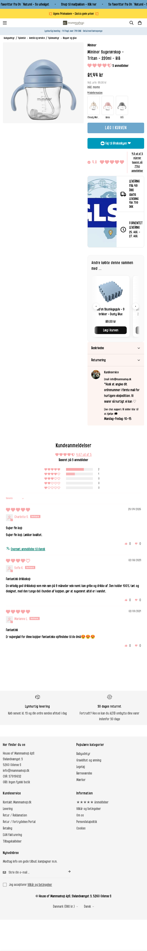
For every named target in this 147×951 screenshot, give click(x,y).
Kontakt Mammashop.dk (17, 802)
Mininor (91, 45)
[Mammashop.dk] (73, 23)
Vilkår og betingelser (88, 809)
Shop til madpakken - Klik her (78, 4)
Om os (80, 815)
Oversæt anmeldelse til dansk (28, 549)
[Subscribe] (66, 871)
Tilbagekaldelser (12, 841)
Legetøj (80, 767)
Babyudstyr (9, 38)
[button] (139, 22)
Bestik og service (37, 38)
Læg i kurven (110, 330)
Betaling (7, 828)
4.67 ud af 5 (84, 455)
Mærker (81, 780)
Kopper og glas (70, 38)
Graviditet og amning (88, 760)
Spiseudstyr (53, 38)
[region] (115, 306)
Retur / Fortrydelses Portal (19, 822)
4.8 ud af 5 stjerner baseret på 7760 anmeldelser (137, 162)
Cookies (80, 828)
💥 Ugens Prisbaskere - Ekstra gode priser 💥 (73, 13)
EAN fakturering (12, 835)
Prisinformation (94, 92)
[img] (18, 510)
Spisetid (22, 38)
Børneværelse (84, 773)
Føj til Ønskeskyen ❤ (118, 143)
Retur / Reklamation (15, 815)
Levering (8, 809)
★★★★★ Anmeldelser (92, 802)
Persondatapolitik (86, 822)
